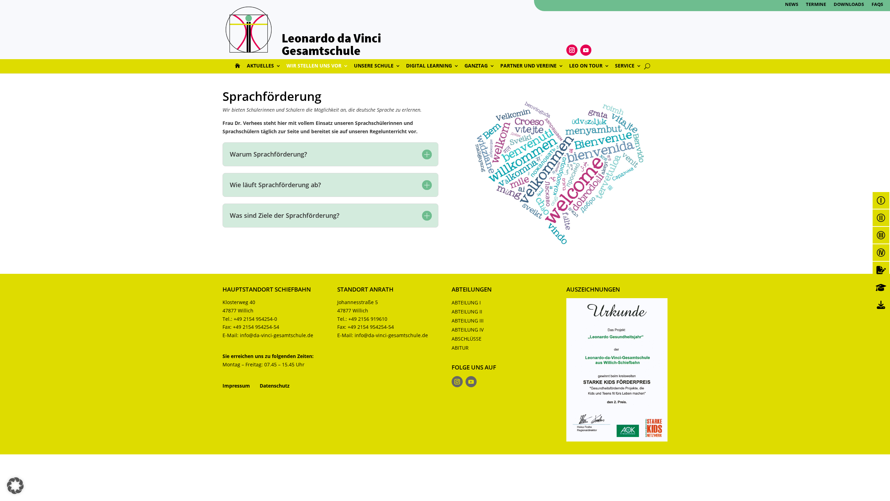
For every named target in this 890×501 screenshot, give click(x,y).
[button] (15, 485)
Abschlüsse (467, 338)
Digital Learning (429, 66)
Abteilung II (467, 311)
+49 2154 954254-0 (255, 319)
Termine (816, 4)
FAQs (877, 4)
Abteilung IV (468, 329)
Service (624, 66)
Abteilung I (466, 302)
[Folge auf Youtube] (585, 50)
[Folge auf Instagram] (571, 50)
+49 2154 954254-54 (256, 327)
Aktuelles (260, 66)
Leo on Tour (585, 66)
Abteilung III (468, 320)
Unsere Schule (374, 66)
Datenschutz (275, 385)
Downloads (849, 4)
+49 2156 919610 (367, 319)
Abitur (460, 347)
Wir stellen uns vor (313, 66)
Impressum (236, 385)
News (791, 4)
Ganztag (476, 66)
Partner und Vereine (528, 66)
